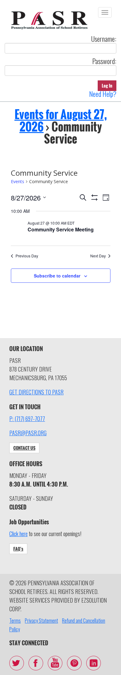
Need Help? (102, 94)
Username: (103, 38)
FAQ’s (18, 548)
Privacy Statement (41, 620)
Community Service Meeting (61, 229)
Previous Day (27, 255)
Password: (104, 61)
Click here (18, 534)
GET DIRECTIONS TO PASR (36, 392)
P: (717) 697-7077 (27, 419)
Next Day (98, 255)
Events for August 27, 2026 (61, 120)
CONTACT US (24, 448)
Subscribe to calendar (57, 276)
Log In (107, 85)
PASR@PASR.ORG (28, 433)
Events (17, 181)
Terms (15, 620)
